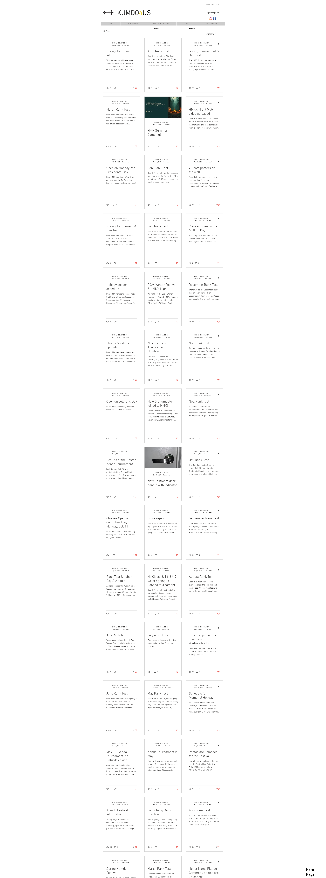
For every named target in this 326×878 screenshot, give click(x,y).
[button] (212, 24)
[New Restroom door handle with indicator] (163, 457)
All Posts (106, 31)
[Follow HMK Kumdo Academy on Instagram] (210, 18)
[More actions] (136, 44)
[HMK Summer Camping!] (163, 107)
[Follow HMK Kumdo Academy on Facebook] (214, 18)
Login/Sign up (212, 12)
